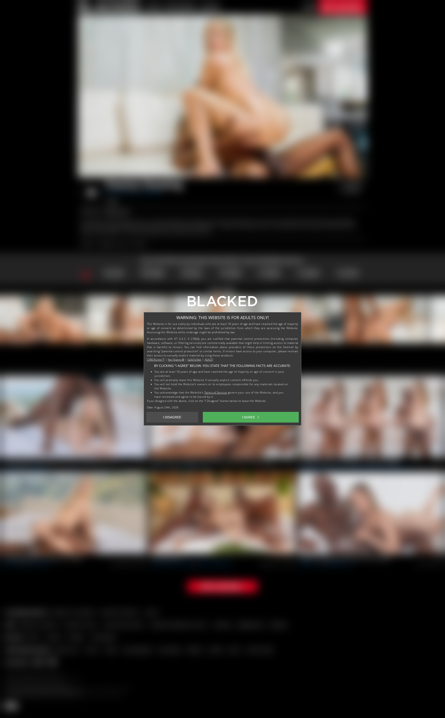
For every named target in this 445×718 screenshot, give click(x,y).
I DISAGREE (172, 417)
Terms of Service (215, 392)
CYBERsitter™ (156, 360)
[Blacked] (222, 303)
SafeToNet (194, 360)
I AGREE (248, 417)
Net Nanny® (176, 360)
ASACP (209, 360)
